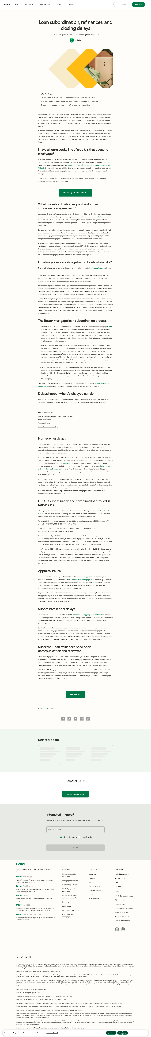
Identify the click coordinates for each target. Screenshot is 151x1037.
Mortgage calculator (70, 881)
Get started (138, 4)
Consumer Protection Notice (64, 996)
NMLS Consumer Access (124, 896)
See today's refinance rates (75, 193)
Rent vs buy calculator (70, 885)
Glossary (118, 886)
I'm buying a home (70, 837)
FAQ (116, 882)
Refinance (29, 4)
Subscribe (75, 848)
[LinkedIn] (26, 957)
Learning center (95, 890)
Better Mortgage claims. (48, 708)
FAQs (91, 894)
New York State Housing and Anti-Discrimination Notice (31, 989)
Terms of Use (120, 904)
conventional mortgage (81, 580)
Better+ (71, 4)
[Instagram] (22, 957)
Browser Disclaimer (122, 916)
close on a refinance (96, 268)
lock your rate (68, 463)
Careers (92, 878)
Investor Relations (95, 899)
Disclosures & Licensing (124, 908)
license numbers (121, 982)
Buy (16, 4)
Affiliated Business (122, 912)
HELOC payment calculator (68, 890)
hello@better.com (122, 874)
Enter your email (54, 830)
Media (91, 882)
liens (72, 239)
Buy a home (66, 902)
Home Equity (45, 4)
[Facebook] (17, 957)
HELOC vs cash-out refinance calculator (70, 897)
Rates (59, 4)
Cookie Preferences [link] (122, 920)
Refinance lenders (105, 217)
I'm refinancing (87, 837)
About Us (92, 874)
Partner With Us (94, 886)
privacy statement (52, 1033)
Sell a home (66, 906)
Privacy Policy (120, 900)
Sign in (124, 4)
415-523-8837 (120, 878)
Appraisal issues (44, 423)
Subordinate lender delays (48, 427)
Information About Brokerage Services (44, 996)
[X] (30, 957)
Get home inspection (70, 910)
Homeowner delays (45, 412)
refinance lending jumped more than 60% (88, 615)
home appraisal (86, 577)
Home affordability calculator (69, 875)
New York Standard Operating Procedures (28, 992)
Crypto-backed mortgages (68, 915)
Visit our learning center (75, 794)
